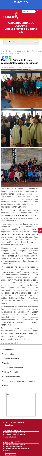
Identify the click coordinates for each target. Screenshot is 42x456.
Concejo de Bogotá (10, 437)
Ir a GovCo (21, 6)
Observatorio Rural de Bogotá (13, 446)
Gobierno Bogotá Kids (11, 372)
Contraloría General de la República (15, 434)
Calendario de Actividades (12, 367)
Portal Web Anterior (10, 455)
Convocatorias (8, 354)
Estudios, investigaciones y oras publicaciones (21, 381)
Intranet (7, 451)
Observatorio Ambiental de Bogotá (15, 444)
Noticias (8, 51)
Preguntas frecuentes (10, 358)
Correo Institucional (10, 453)
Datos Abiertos (8, 349)
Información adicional (11, 376)
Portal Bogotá (9, 425)
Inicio (14, 41)
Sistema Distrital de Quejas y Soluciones (17, 449)
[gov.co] (21, 2)
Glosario (5, 363)
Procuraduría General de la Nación (15, 432)
